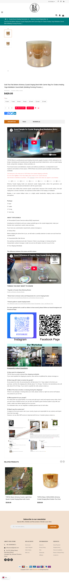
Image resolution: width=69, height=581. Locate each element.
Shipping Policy (56, 547)
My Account (27, 545)
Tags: (24, 121)
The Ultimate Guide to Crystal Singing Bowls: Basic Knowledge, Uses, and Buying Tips (30, 303)
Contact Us (55, 555)
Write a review (19, 90)
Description (12, 121)
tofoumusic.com (35, 569)
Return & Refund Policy (58, 552)
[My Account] (59, 15)
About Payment (56, 545)
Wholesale (41, 552)
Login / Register (28, 547)
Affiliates (41, 555)
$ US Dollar (51, 1)
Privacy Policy (42, 547)
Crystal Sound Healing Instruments (18, 19)
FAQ (40, 550)
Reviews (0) (36, 121)
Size (6, 98)
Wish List (27, 552)
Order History (28, 550)
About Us (41, 545)
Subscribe (53, 526)
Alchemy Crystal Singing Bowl (38, 19)
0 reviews (13, 90)
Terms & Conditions (57, 550)
